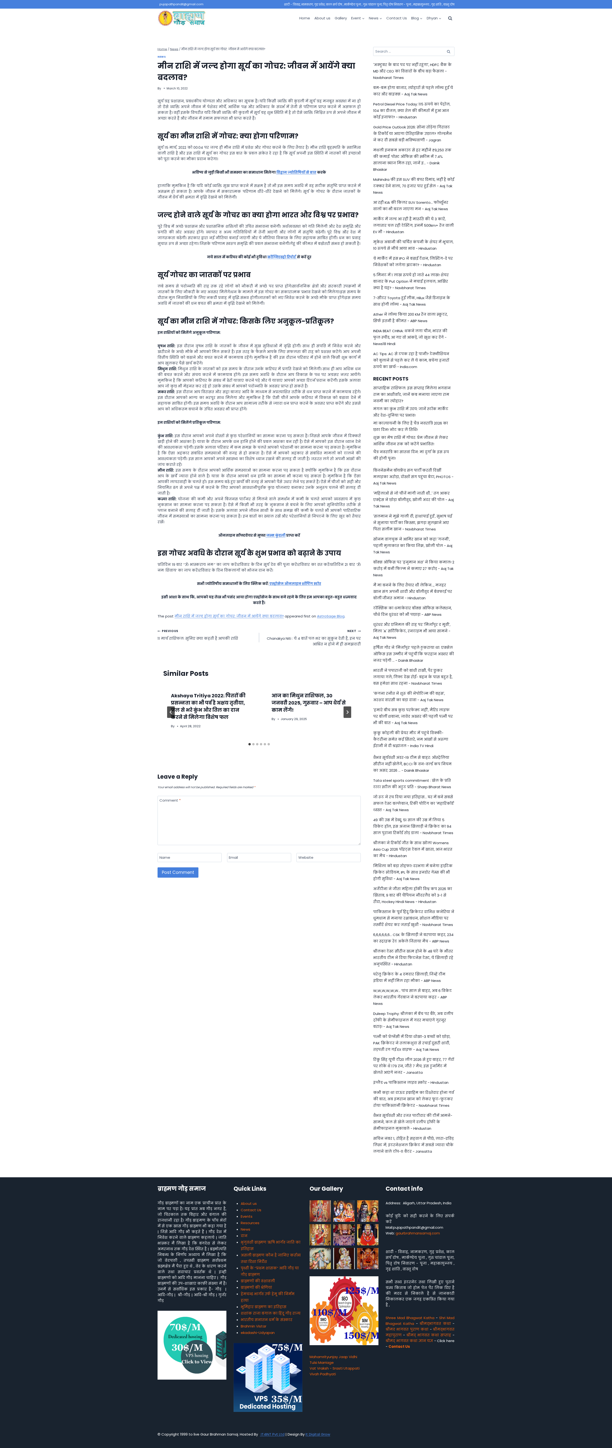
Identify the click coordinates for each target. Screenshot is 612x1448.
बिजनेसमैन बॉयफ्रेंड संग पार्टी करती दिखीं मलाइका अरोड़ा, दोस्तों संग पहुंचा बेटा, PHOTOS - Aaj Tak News (413, 477)
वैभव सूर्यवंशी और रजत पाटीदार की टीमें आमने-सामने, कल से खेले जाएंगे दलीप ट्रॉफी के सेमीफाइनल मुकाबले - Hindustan (412, 1122)
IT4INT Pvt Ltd (272, 1434)
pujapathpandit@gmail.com (181, 4)
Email (233, 857)
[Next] (347, 712)
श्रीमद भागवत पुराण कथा (407, 1329)
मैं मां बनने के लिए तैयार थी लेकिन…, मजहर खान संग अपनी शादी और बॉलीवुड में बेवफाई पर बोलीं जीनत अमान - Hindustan (412, 591)
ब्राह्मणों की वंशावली (258, 1280)
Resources (250, 1222)
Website (305, 857)
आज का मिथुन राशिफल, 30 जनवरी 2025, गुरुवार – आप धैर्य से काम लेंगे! (309, 702)
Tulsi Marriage (322, 1362)
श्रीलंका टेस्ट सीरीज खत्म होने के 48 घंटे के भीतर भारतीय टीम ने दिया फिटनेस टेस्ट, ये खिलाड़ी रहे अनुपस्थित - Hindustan (413, 958)
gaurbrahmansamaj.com (418, 1233)
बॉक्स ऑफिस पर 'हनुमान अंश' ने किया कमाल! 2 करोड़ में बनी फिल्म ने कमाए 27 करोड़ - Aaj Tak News (413, 569)
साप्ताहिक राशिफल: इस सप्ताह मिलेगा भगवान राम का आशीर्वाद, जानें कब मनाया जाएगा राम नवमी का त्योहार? (412, 394)
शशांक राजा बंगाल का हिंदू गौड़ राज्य (271, 1313)
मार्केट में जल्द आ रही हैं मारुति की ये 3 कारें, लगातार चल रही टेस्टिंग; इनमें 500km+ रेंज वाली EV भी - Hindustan (413, 225)
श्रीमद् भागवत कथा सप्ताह (428, 1335)
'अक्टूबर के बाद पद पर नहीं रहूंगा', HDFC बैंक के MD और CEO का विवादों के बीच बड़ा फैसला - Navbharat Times (412, 71)
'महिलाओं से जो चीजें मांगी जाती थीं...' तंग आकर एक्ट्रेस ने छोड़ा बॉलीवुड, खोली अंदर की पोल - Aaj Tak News (413, 500)
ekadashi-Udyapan (258, 1332)
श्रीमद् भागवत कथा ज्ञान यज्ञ (409, 1340)
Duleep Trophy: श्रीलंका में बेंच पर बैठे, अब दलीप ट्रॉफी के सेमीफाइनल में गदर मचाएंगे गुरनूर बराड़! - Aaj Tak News (413, 1020)
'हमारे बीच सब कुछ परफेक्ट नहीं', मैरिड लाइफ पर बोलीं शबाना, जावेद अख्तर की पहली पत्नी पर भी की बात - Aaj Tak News (413, 716)
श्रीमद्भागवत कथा (435, 1323)
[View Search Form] (450, 18)
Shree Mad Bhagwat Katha (410, 1317)
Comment (170, 800)
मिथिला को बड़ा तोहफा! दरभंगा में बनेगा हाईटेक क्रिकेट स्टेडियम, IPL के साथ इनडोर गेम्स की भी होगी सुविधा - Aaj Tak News (413, 872)
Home (304, 18)
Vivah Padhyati (323, 1373)
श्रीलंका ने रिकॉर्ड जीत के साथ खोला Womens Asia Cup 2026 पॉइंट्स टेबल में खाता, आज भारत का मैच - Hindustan (412, 849)
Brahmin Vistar (253, 1326)
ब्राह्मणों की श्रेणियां (256, 1287)
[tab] (249, 744)
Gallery (341, 18)
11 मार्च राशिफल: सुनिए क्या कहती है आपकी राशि (198, 635)
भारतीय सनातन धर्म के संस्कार (266, 1319)
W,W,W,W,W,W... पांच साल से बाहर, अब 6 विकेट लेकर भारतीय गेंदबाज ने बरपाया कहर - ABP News (412, 997)
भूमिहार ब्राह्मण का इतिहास (263, 1306)
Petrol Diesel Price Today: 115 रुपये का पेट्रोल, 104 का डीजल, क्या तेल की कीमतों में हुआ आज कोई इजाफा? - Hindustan (411, 111)
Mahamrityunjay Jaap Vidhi (333, 1356)
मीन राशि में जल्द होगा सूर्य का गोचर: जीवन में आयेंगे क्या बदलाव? (229, 616)
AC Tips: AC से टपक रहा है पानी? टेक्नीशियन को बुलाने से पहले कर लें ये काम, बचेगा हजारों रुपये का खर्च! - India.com (411, 360)
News (162, 57)
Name (164, 857)
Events (246, 1216)
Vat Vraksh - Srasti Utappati (335, 1368)
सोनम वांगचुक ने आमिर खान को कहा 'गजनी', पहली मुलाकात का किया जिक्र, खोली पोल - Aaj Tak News (412, 546)
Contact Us (396, 18)
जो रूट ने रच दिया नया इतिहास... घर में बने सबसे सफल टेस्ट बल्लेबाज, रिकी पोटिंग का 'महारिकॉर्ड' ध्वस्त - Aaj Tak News (413, 803)
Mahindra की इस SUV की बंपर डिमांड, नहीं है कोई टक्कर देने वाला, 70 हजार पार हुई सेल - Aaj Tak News (413, 186)
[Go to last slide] (171, 712)
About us (322, 18)
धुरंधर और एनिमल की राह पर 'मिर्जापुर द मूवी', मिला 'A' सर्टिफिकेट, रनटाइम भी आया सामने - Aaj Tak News (411, 631)
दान (244, 1235)
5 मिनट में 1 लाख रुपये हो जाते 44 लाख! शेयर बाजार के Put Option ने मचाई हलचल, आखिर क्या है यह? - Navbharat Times (411, 281)
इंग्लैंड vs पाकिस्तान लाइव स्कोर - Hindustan (410, 1082)
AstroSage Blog (330, 616)
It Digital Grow (318, 1434)
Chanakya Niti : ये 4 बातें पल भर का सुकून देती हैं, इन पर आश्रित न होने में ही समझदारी (314, 638)
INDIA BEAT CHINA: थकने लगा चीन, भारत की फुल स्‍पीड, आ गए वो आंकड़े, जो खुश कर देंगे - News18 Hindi (410, 337)
